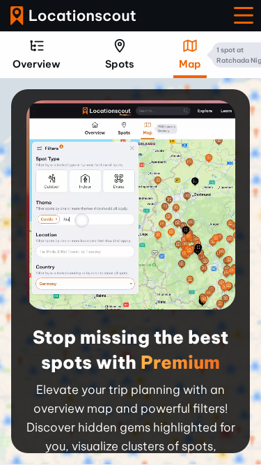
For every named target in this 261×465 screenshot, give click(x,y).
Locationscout (73, 15)
